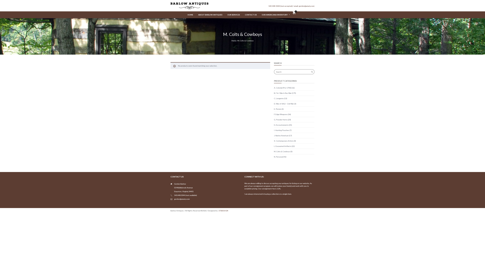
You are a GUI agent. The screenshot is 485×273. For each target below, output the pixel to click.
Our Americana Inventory (275, 15)
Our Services (233, 15)
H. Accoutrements (281, 125)
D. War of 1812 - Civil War (284, 104)
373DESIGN (223, 211)
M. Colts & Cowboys (282, 151)
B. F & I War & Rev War (283, 93)
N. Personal (278, 157)
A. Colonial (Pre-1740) (282, 88)
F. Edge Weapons (280, 114)
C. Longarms (279, 98)
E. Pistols (277, 109)
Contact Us (251, 15)
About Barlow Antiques (210, 15)
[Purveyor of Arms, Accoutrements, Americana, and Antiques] (189, 8)
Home (190, 15)
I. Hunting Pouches (281, 130)
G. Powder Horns (280, 120)
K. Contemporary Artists (283, 141)
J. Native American (281, 135)
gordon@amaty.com (306, 6)
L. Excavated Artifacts (282, 146)
